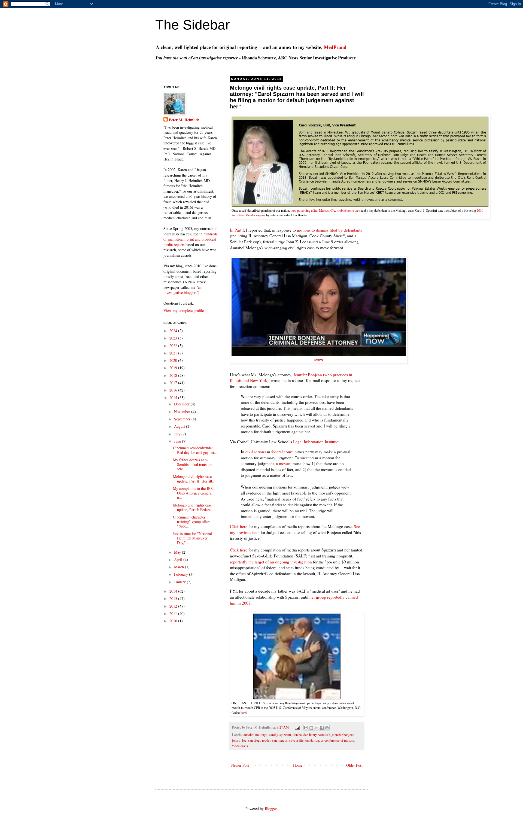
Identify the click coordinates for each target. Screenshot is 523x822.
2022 (173, 345)
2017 (173, 382)
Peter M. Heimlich (184, 120)
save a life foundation (304, 740)
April (178, 559)
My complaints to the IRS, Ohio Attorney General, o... (193, 493)
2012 (173, 606)
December (182, 404)
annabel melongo (255, 734)
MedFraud (335, 47)
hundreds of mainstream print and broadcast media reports (190, 239)
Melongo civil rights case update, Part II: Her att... (194, 479)
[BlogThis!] (311, 727)
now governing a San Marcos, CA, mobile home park (325, 210)
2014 (173, 591)
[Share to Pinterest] (327, 727)
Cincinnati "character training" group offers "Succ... (191, 521)
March (179, 566)
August (180, 426)
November (182, 411)
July (177, 433)
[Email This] (306, 727)
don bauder (300, 734)
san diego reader (259, 740)
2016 (173, 390)
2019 (173, 367)
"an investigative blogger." (182, 290)
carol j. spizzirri (280, 734)
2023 (173, 338)
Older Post (354, 765)
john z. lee (239, 740)
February (181, 574)
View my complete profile (183, 310)
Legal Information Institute (315, 441)
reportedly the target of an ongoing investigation (271, 562)
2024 (173, 330)
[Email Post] (296, 727)
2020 (173, 360)
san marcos (280, 740)
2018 (173, 375)
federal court (282, 451)
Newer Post (240, 765)
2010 (173, 620)
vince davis (240, 746)
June (178, 441)
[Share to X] (316, 727)
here (243, 712)
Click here (238, 526)
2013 (173, 598)
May (178, 552)
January (180, 581)
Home (297, 765)
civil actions (255, 451)
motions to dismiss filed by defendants (329, 230)
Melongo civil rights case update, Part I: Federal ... (194, 507)
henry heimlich (319, 734)
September (182, 418)
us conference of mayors (337, 740)
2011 (173, 613)
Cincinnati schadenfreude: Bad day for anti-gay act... (195, 450)
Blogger (271, 808)
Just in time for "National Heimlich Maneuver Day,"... (192, 538)
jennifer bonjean (343, 734)
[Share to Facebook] (321, 727)
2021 (173, 353)
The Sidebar (192, 24)
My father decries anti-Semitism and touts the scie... (192, 464)
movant (285, 463)
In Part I (237, 230)
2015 (173, 397)
